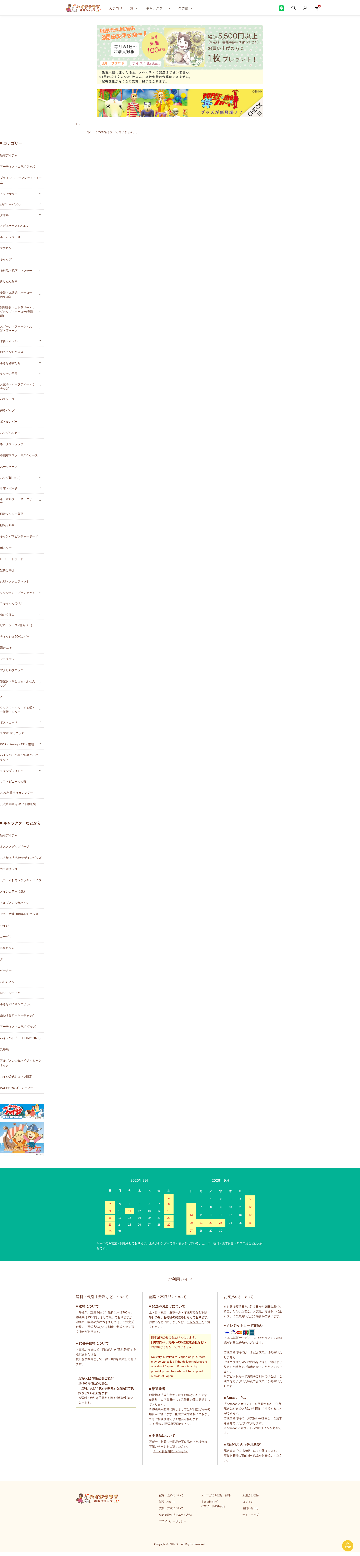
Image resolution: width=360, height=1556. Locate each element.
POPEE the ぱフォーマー (16, 1087)
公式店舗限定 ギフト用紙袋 (18, 804)
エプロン (6, 248)
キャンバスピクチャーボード (19, 536)
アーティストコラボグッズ (17, 166)
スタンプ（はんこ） (13, 771)
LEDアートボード (11, 559)
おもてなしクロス (11, 352)
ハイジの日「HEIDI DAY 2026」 (21, 1038)
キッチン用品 (9, 373)
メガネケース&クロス (14, 225)
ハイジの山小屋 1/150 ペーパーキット (20, 757)
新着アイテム (9, 155)
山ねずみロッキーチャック (17, 1015)
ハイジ (4, 925)
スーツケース (9, 466)
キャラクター (156, 8)
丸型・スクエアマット (14, 581)
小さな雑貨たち (10, 363)
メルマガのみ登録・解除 (216, 1495)
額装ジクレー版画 (11, 513)
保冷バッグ (7, 410)
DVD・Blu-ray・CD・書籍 (17, 744)
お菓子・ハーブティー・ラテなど (17, 386)
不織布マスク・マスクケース (19, 455)
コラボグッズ (9, 869)
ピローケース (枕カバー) (16, 625)
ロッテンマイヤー (11, 993)
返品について (167, 1501)
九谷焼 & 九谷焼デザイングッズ (20, 857)
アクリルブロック (11, 670)
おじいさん (7, 981)
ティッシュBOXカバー (14, 636)
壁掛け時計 (7, 570)
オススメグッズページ (14, 846)
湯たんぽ (6, 647)
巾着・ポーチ (9, 488)
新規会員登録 (250, 1495)
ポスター (6, 547)
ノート (4, 696)
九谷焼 (4, 1049)
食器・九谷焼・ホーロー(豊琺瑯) (16, 294)
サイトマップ (250, 1514)
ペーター (6, 970)
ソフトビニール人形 (13, 781)
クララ (4, 959)
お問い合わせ (250, 1508)
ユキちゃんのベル (11, 603)
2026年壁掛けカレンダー (16, 792)
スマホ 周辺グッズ (12, 733)
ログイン (247, 1501)
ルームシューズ (10, 237)
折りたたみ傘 (9, 281)
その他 (183, 8)
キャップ (6, 259)
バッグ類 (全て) (10, 478)
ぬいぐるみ (7, 614)
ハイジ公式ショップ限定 (16, 1076)
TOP (78, 124)
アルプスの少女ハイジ (14, 902)
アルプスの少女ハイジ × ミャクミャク (20, 1063)
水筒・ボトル (9, 341)
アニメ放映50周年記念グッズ (19, 914)
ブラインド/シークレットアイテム (21, 180)
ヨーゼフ (6, 936)
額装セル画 (7, 525)
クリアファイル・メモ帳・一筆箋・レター (17, 709)
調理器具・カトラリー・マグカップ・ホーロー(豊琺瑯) (17, 311)
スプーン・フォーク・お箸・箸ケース (16, 328)
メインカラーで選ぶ (13, 891)
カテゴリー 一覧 (121, 8)
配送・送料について (171, 1495)
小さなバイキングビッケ (16, 1004)
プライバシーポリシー (172, 1521)
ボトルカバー (9, 421)
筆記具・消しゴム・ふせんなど (17, 683)
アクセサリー (9, 194)
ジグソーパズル (10, 204)
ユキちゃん (7, 948)
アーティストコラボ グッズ (18, 1026)
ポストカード (9, 722)
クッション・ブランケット (17, 592)
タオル (4, 215)
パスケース (7, 399)
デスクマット (9, 659)
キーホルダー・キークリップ (17, 501)
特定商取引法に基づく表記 (175, 1514)
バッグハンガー (10, 432)
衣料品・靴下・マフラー (16, 270)
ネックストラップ (11, 444)
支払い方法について (171, 1508)
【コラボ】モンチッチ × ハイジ (20, 880)
